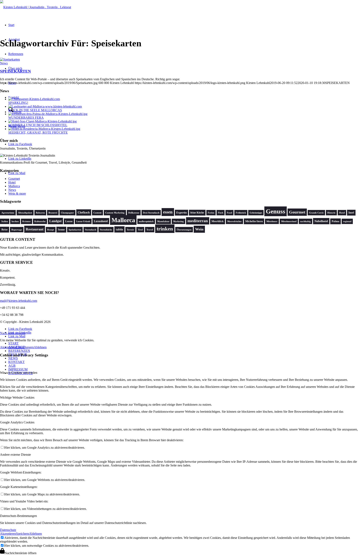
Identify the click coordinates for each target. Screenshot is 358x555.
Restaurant (35, 229)
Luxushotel (101, 221)
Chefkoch (84, 212)
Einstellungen (25, 347)
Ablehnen (40, 347)
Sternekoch (90, 229)
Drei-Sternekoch (151, 212)
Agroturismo (7, 212)
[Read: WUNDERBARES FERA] (47, 114)
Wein (199, 229)
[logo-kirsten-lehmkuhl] (35, 7)
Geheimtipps (256, 212)
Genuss (275, 211)
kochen (15, 221)
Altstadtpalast (25, 212)
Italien (4, 221)
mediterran (197, 221)
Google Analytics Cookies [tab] (17, 422)
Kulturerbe (40, 221)
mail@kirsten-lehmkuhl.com (18, 300)
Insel (351, 212)
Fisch (220, 212)
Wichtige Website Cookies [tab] (17, 397)
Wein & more (17, 193)
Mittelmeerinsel (288, 221)
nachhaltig (305, 221)
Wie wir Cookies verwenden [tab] (18, 372)
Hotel (12, 182)
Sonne (61, 229)
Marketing (178, 221)
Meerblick (218, 221)
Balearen (40, 212)
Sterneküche (106, 229)
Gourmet (14, 178)
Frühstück (241, 212)
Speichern (22, 533)
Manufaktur (163, 221)
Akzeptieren (8, 347)
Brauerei (52, 212)
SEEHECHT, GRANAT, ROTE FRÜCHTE (38, 132)
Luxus (69, 221)
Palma (335, 221)
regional (347, 221)
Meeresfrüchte (234, 221)
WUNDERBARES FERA (26, 117)
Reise (4, 229)
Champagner (67, 212)
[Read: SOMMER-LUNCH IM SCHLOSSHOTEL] (42, 121)
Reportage (16, 229)
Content (97, 212)
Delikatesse (133, 212)
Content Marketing (115, 212)
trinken (165, 228)
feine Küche (197, 212)
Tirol (140, 229)
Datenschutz (8, 530)
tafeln (119, 229)
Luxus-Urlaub (83, 221)
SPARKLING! (18, 102)
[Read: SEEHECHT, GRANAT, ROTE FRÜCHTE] (44, 129)
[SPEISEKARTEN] (10, 59)
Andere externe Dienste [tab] (15, 454)
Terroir (130, 229)
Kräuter (26, 221)
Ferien (211, 212)
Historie (331, 212)
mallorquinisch (146, 221)
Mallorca (14, 186)
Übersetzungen (184, 229)
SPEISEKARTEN (15, 71)
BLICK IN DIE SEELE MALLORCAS (35, 110)
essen (168, 212)
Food (229, 212)
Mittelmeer (271, 221)
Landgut (55, 221)
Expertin (181, 212)
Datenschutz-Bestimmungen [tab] (18, 516)
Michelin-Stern (254, 221)
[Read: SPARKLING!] (34, 99)
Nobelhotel (321, 221)
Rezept (50, 229)
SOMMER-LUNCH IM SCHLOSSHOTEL (37, 125)
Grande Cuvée (316, 212)
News (4, 63)
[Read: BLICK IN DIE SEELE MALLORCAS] (45, 106)
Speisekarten (75, 229)
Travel (149, 229)
